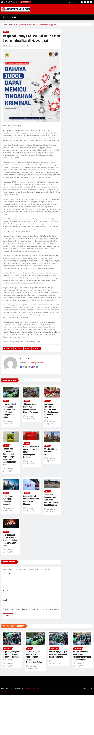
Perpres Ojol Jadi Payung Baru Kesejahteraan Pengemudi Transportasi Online (9, 411)
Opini (14, 17)
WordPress (27, 689)
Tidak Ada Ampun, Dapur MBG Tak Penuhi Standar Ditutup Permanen (30, 408)
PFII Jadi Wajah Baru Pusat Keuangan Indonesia (9, 500)
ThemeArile (5, 691)
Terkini (6, 17)
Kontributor (9, 46)
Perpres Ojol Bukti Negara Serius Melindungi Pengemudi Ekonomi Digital (82, 655)
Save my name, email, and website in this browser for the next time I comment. (32, 609)
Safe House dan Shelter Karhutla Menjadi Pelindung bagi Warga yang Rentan (10, 540)
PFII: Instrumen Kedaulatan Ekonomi (50, 452)
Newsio (35, 689)
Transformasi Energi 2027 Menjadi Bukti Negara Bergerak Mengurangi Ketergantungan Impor (10, 456)
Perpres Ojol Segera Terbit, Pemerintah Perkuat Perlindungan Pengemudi (11, 655)
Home (5, 25)
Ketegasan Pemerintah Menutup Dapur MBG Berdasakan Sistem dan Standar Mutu (52, 411)
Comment (6, 574)
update (37, 348)
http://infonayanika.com (35, 363)
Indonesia (9, 348)
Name (5, 591)
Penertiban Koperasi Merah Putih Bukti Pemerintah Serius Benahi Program (51, 500)
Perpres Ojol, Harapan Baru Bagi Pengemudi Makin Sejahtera (58, 654)
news (28, 348)
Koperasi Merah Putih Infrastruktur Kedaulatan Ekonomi (31, 500)
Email (5, 600)
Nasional (19, 348)
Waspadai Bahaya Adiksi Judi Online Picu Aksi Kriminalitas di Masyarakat (32, 25)
